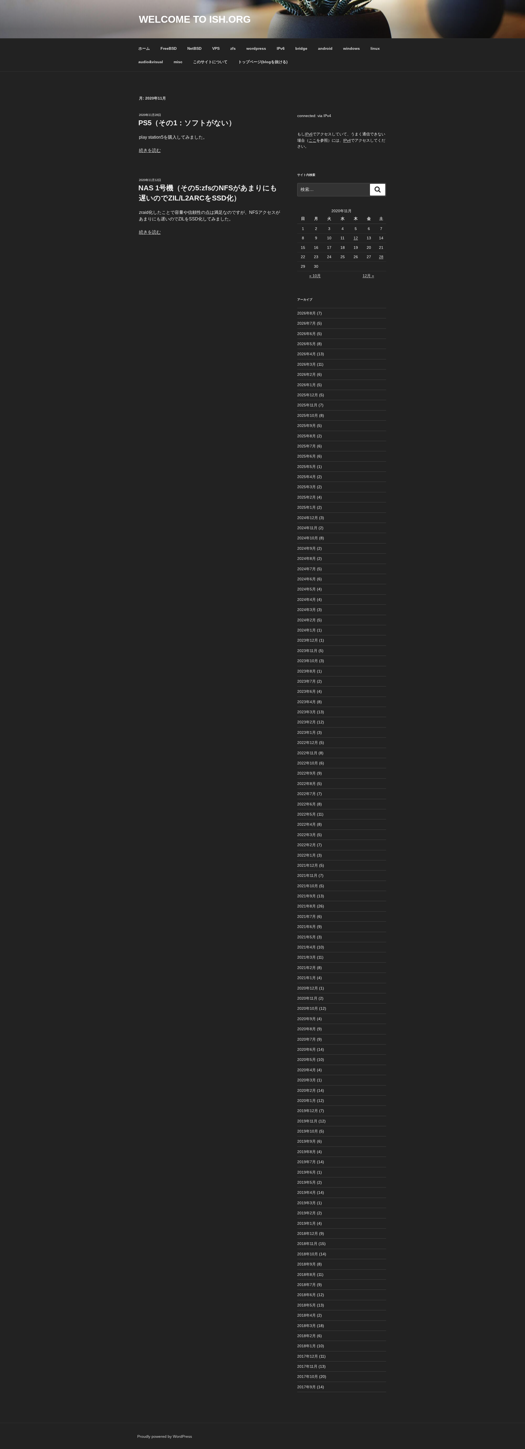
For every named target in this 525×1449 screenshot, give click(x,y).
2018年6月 (306, 1295)
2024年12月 (307, 518)
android (325, 48)
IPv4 (347, 140)
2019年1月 (306, 1223)
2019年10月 (307, 1131)
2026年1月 (306, 385)
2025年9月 (306, 425)
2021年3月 (306, 957)
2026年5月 (306, 344)
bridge (301, 48)
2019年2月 (306, 1213)
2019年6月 (306, 1172)
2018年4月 (306, 1315)
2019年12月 (307, 1110)
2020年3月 (306, 1080)
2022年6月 (306, 804)
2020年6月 (306, 1049)
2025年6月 (306, 456)
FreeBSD (169, 48)
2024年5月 (306, 589)
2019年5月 (306, 1182)
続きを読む (150, 150)
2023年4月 (306, 702)
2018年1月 (306, 1346)
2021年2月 (306, 967)
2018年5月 (306, 1305)
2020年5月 (306, 1059)
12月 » (368, 275)
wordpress (256, 48)
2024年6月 (306, 579)
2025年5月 (306, 466)
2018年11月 (307, 1243)
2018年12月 (307, 1233)
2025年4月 (306, 477)
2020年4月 (306, 1070)
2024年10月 (307, 538)
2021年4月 (306, 947)
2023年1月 (306, 732)
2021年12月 (307, 865)
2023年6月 (306, 691)
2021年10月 (307, 886)
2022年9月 (306, 773)
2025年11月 (307, 405)
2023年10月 (307, 661)
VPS (216, 48)
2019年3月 (306, 1203)
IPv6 (281, 48)
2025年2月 (306, 497)
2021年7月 (306, 916)
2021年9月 (306, 896)
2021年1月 (306, 978)
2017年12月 (307, 1356)
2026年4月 (306, 354)
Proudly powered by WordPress (164, 1436)
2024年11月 (307, 528)
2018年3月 (306, 1325)
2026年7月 (306, 323)
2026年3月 (306, 364)
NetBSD (194, 48)
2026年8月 (306, 313)
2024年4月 (306, 599)
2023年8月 (306, 671)
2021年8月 (306, 906)
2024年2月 (306, 620)
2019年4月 (306, 1192)
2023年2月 (306, 722)
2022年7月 (306, 794)
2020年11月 (307, 998)
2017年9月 (306, 1387)
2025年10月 (307, 415)
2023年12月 (307, 640)
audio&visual (150, 62)
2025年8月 (306, 436)
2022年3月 (306, 835)
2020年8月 (306, 1029)
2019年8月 (306, 1152)
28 (381, 257)
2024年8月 (306, 558)
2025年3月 (306, 487)
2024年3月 (306, 609)
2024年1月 (306, 630)
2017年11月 (307, 1366)
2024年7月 (306, 569)
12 (356, 238)
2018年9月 (306, 1264)
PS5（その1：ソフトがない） (187, 123)
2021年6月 (306, 926)
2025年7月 (306, 446)
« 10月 (315, 275)
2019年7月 (306, 1162)
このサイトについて (210, 62)
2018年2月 (306, 1336)
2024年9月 (306, 548)
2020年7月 (306, 1039)
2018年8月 (306, 1274)
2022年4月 (306, 824)
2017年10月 (307, 1376)
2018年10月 (307, 1254)
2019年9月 (306, 1141)
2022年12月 (307, 742)
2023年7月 (306, 681)
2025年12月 (307, 395)
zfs (233, 48)
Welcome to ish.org (195, 19)
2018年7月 (306, 1284)
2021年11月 (307, 875)
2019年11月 (307, 1121)
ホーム (144, 48)
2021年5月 (306, 937)
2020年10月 (307, 1008)
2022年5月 (306, 814)
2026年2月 (306, 374)
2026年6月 (306, 333)
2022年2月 (306, 845)
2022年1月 (306, 855)
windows (351, 48)
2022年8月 (306, 783)
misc (178, 62)
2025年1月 (306, 507)
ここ (312, 140)
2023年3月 (306, 712)
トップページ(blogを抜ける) (263, 62)
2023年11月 (307, 650)
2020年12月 (307, 988)
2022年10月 (307, 763)
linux (375, 48)
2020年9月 (306, 1019)
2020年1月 (306, 1100)
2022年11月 (307, 753)
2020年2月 (306, 1090)
